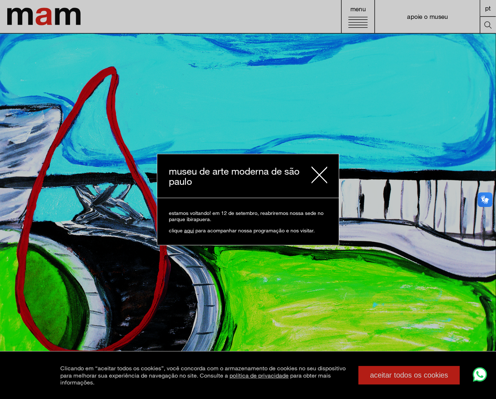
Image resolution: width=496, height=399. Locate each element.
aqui (189, 230)
